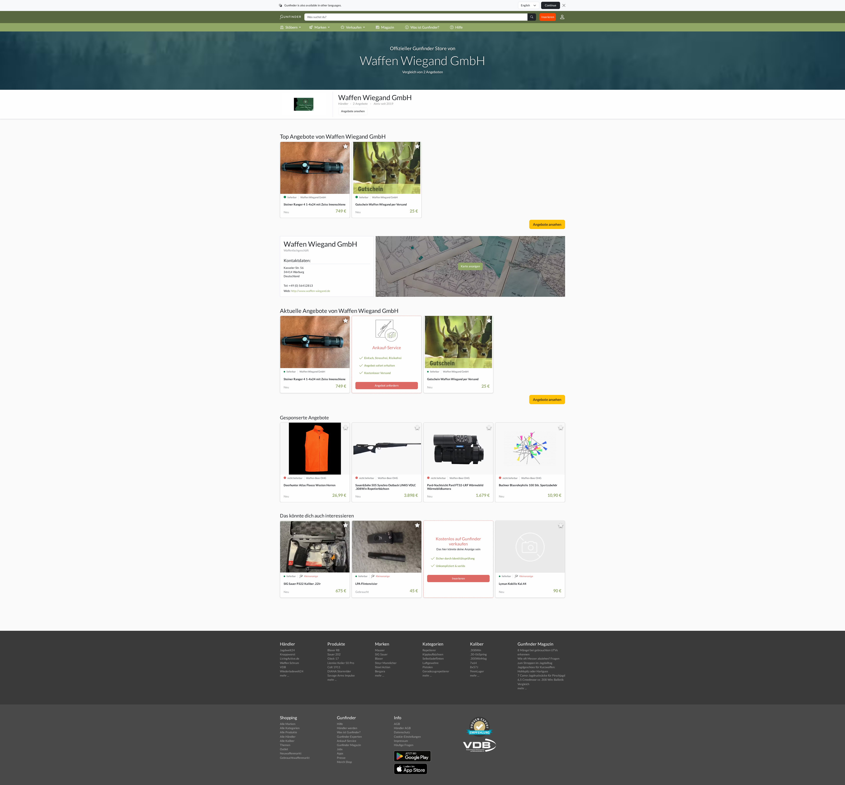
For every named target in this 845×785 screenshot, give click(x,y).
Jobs (340, 749)
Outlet (284, 749)
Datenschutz (402, 732)
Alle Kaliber (287, 741)
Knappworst (287, 654)
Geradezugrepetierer (435, 671)
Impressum (401, 741)
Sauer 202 (334, 654)
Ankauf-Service (346, 741)
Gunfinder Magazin (349, 745)
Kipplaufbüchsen (432, 654)
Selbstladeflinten (433, 658)
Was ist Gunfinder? (424, 27)
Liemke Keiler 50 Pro (340, 663)
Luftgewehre (430, 663)
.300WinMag (478, 658)
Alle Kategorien (289, 728)
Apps (340, 753)
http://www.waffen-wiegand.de (310, 291)
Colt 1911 (333, 667)
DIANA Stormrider (339, 671)
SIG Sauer (381, 654)
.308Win (475, 650)
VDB (283, 667)
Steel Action (382, 667)
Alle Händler (288, 736)
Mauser (380, 650)
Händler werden (347, 728)
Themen (285, 745)
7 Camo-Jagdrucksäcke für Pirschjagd (541, 675)
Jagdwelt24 (287, 650)
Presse (341, 757)
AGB (397, 724)
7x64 (473, 663)
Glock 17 (333, 658)
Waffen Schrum (289, 663)
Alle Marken (287, 724)
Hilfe (459, 27)
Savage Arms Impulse (341, 675)
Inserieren (547, 17)
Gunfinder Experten (349, 736)
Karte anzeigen (470, 266)
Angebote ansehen (353, 111)
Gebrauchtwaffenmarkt (295, 757)
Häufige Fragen (403, 745)
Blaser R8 (333, 650)
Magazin (387, 27)
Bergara (380, 671)
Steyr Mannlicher (386, 663)
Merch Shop (344, 762)
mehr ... (284, 675)
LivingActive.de (289, 658)
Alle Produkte (288, 732)
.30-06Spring (478, 654)
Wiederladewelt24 (291, 671)
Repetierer (429, 650)
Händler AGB (402, 728)
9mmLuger (477, 671)
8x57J (474, 667)
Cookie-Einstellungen (407, 736)
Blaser (379, 658)
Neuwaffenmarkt (290, 753)
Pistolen (427, 667)
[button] (560, 17)
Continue (550, 5)
